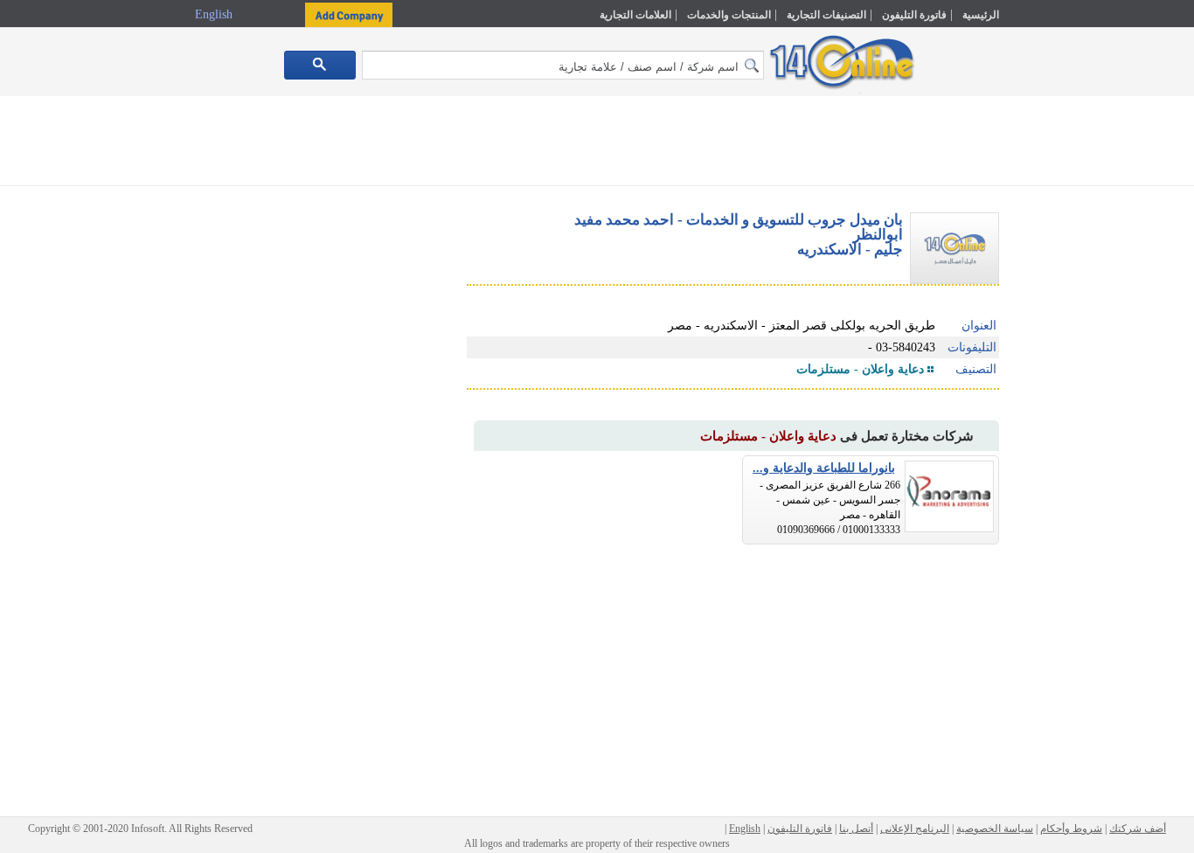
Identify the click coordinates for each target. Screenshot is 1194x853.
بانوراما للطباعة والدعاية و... (824, 468)
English (215, 14)
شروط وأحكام (1071, 828)
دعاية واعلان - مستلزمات (860, 369)
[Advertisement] (1075, 373)
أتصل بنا (856, 828)
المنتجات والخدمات (729, 15)
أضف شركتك (1137, 828)
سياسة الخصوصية (994, 828)
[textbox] (563, 65)
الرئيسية (980, 15)
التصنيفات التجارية (826, 15)
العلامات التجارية (635, 15)
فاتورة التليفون (914, 15)
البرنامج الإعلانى (914, 828)
